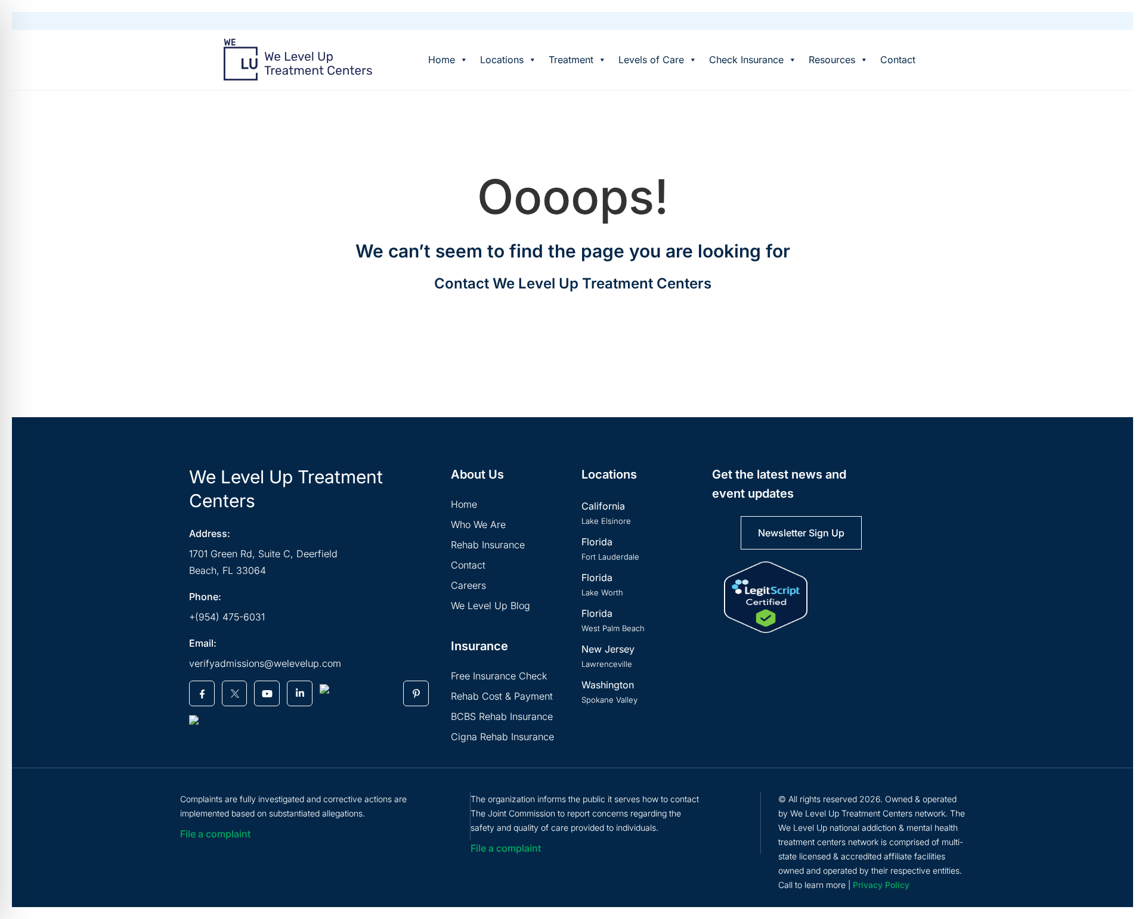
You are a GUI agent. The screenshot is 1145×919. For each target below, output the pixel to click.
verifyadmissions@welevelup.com (265, 663)
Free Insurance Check (499, 676)
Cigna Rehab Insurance (502, 737)
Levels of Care (651, 60)
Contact (897, 60)
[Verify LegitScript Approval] (765, 597)
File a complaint (215, 834)
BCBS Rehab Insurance (502, 716)
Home (441, 60)
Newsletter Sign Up (801, 533)
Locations (502, 60)
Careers (468, 585)
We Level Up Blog (490, 605)
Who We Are (478, 524)
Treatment (571, 60)
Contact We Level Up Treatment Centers (572, 283)
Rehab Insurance (488, 545)
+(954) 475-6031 (227, 617)
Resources (832, 60)
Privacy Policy (881, 885)
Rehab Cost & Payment (502, 696)
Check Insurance (746, 60)
